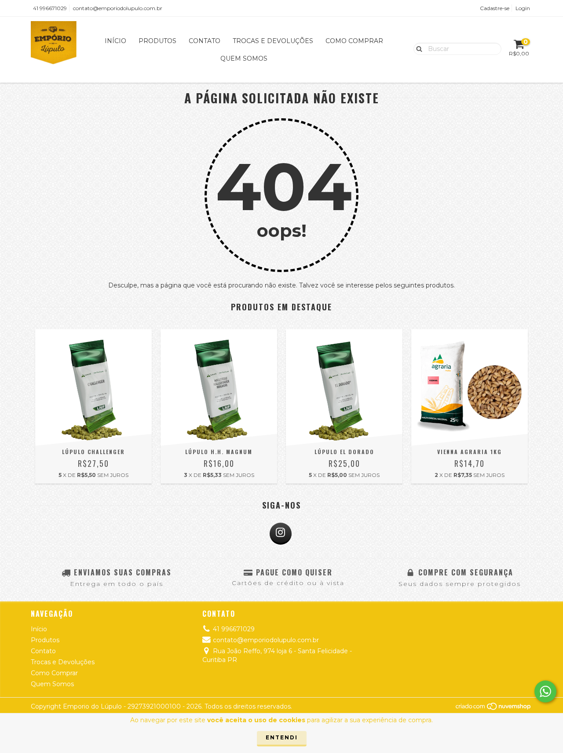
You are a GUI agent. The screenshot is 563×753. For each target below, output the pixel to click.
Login (522, 8)
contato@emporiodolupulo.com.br (117, 8)
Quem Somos (243, 58)
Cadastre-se (494, 8)
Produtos (157, 41)
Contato (204, 41)
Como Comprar (354, 41)
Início (115, 41)
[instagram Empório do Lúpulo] (281, 534)
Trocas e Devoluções (273, 41)
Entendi (282, 737)
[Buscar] (417, 48)
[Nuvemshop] (493, 708)
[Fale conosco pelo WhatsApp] (545, 691)
